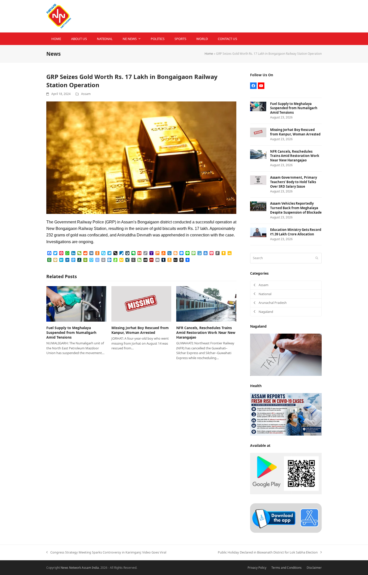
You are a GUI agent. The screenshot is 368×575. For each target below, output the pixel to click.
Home (209, 53)
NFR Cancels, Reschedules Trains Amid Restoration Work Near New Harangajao (205, 332)
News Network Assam (76, 568)
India (95, 568)
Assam (86, 94)
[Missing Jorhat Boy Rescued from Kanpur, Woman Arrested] (141, 303)
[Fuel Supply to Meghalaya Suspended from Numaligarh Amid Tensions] (76, 303)
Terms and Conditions (286, 568)
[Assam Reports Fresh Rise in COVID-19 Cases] (286, 414)
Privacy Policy (257, 568)
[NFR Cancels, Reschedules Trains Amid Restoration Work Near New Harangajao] (206, 303)
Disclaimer (314, 568)
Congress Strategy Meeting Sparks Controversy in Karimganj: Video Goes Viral (106, 552)
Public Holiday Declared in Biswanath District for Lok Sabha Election (268, 552)
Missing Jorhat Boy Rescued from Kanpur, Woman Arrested (140, 330)
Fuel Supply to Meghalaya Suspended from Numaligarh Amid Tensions (71, 332)
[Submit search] (316, 258)
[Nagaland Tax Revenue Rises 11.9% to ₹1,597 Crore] (286, 354)
